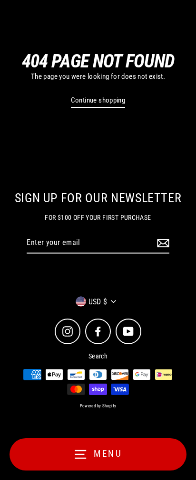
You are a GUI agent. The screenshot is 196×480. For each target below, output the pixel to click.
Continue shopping (98, 100)
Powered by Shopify (98, 406)
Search (98, 356)
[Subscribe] (161, 243)
